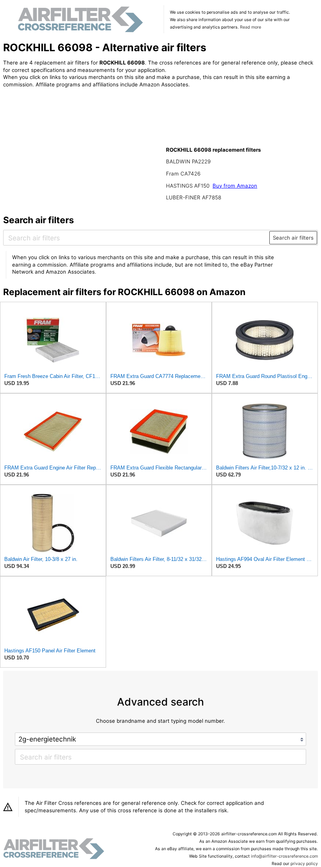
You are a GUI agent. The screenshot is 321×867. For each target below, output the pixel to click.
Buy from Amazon (235, 186)
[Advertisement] (67, 145)
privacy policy (304, 863)
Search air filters (293, 238)
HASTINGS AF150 (188, 186)
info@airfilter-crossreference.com (284, 856)
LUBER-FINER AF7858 (193, 197)
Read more (250, 27)
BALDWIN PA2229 (188, 161)
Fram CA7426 (183, 173)
